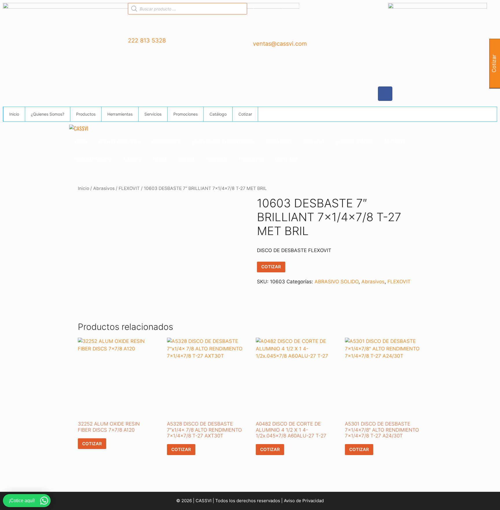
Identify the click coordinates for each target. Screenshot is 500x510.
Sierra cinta (278, 141)
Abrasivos (104, 188)
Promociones (185, 114)
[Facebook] (385, 93)
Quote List (286, 159)
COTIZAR (271, 266)
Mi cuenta (395, 141)
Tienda (160, 159)
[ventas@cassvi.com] (260, 30)
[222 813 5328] (135, 27)
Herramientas (120, 114)
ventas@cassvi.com (280, 43)
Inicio (14, 114)
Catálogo (218, 114)
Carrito (132, 159)
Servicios (152, 114)
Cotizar (245, 114)
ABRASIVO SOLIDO (337, 281)
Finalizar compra (94, 159)
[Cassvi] (78, 128)
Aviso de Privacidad (119, 141)
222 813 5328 (147, 40)
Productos (85, 114)
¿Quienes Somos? (47, 114)
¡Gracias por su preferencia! (223, 141)
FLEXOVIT (129, 188)
